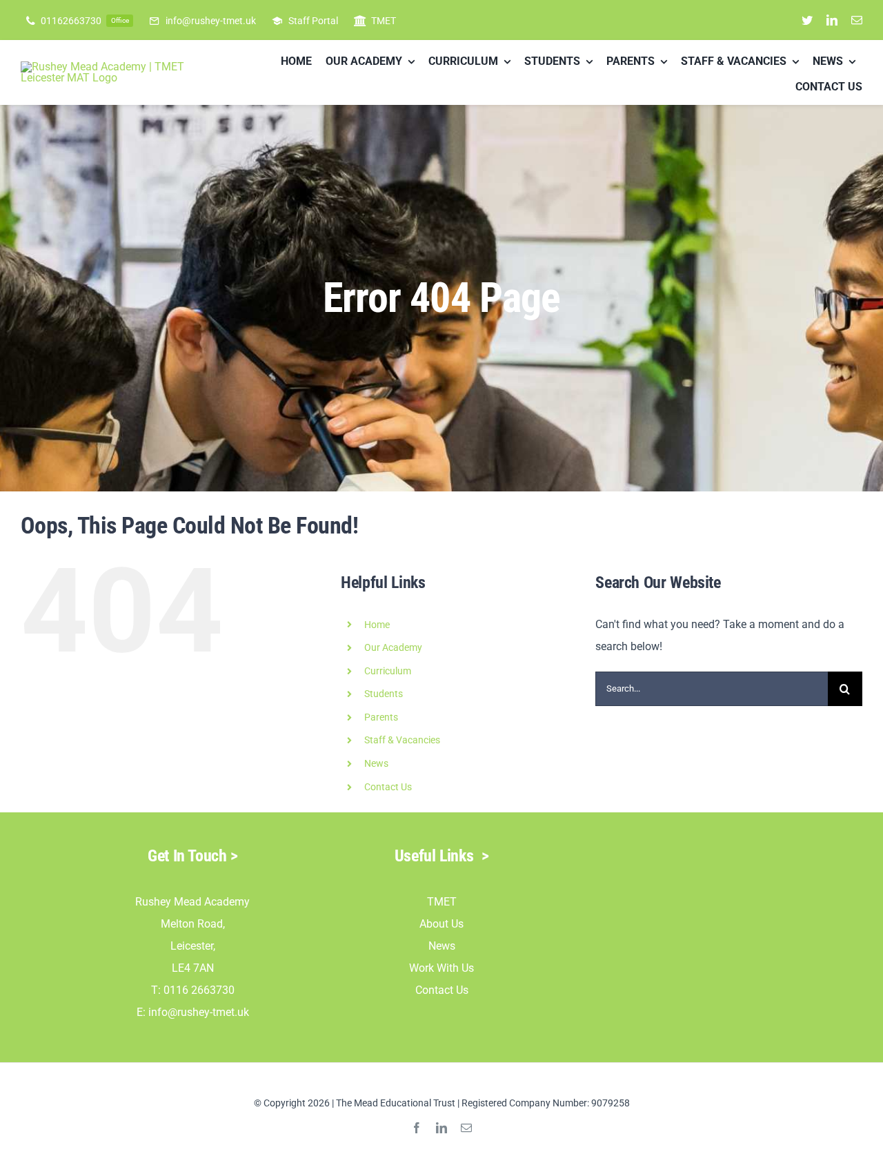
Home (377, 624)
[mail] (856, 20)
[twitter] (807, 20)
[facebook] (416, 1127)
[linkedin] (831, 20)
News (441, 945)
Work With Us (441, 968)
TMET (442, 901)
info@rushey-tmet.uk (198, 1012)
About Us (441, 923)
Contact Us (388, 786)
